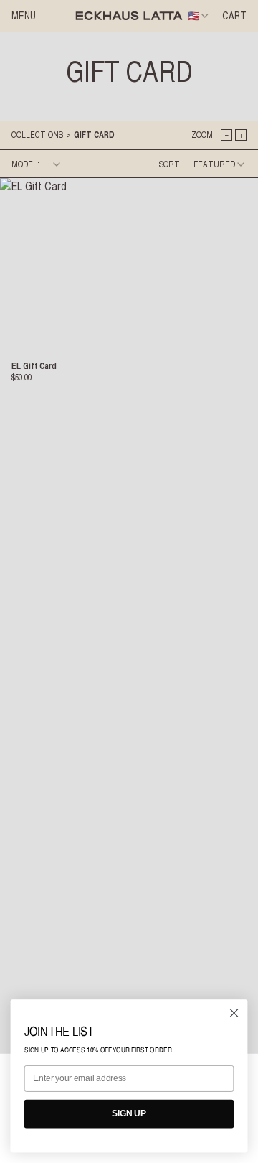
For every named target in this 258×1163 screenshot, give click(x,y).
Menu (23, 16)
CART (234, 16)
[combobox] (199, 15)
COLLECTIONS (37, 135)
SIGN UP (129, 1113)
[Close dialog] (234, 1013)
